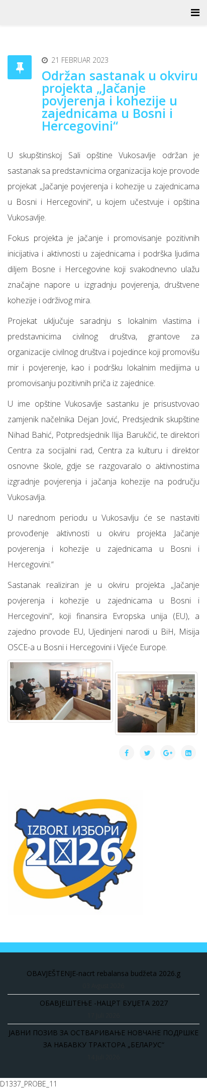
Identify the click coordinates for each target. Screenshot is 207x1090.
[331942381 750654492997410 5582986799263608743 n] (60, 691)
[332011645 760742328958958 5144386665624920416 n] (156, 703)
